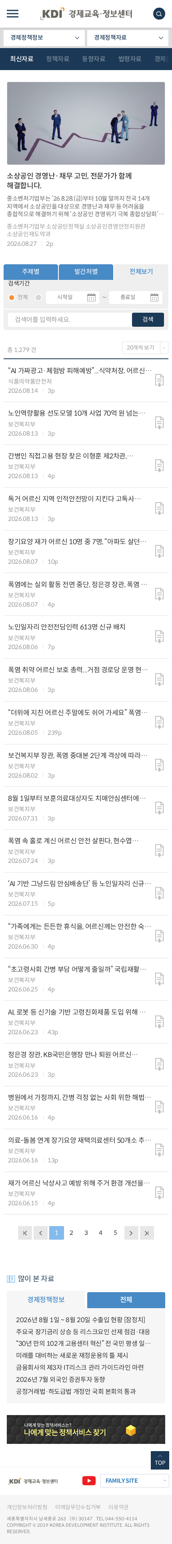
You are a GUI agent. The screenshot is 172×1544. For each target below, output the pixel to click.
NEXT (131, 1233)
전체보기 (141, 271)
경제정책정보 (26, 37)
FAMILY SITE (122, 1480)
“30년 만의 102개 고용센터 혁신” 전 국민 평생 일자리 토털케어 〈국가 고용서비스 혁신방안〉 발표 (86, 1343)
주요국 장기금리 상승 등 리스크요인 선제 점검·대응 (83, 1332)
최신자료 (21, 59)
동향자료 (93, 59)
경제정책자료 (110, 37)
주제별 (31, 271)
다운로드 (159, 380)
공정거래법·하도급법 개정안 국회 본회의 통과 (76, 1391)
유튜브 (89, 1481)
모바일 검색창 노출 (159, 14)
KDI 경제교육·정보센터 (86, 14)
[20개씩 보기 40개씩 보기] (145, 348)
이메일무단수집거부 (78, 1507)
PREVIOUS (40, 1233)
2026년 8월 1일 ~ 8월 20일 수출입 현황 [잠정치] (80, 1320)
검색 (148, 319)
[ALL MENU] (12, 14)
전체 (126, 1299)
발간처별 (86, 271)
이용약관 (118, 1507)
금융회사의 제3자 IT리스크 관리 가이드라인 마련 (80, 1367)
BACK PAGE (25, 1233)
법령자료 (130, 59)
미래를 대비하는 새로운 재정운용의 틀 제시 (72, 1355)
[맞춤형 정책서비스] (86, 1429)
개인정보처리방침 (27, 1507)
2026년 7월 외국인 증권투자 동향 (60, 1379)
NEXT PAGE (147, 1233)
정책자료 (57, 59)
